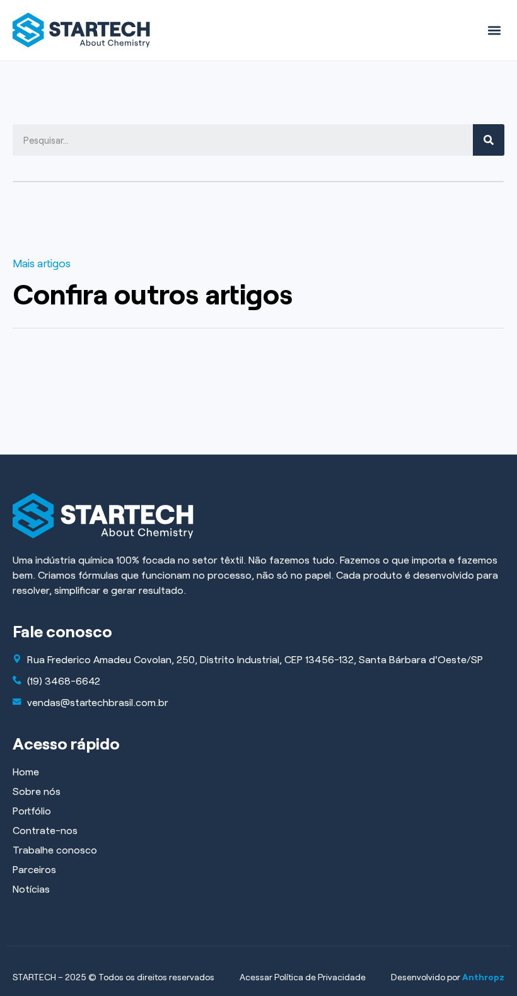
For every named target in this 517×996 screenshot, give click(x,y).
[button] (494, 30)
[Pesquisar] (488, 140)
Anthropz (483, 976)
